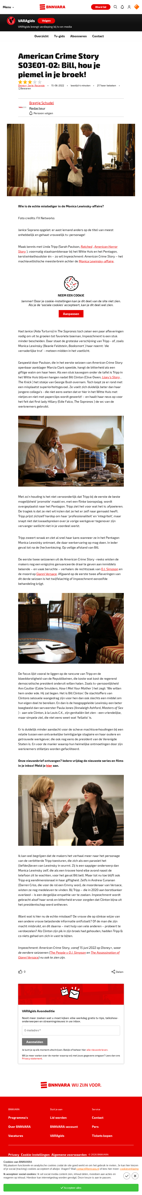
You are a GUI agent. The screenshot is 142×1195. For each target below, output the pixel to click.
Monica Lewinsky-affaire (96, 261)
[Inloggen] (129, 7)
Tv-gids (59, 36)
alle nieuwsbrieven (97, 1049)
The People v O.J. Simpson (68, 952)
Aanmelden (34, 1042)
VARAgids (26, 21)
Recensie (40, 85)
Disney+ (23, 85)
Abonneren (78, 36)
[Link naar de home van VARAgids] (11, 21)
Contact (98, 36)
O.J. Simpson (109, 569)
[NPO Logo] (136, 7)
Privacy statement (32, 1058)
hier (49, 765)
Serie (31, 85)
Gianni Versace (46, 574)
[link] (22, 107)
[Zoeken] (115, 7)
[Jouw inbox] (122, 7)
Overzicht (41, 36)
